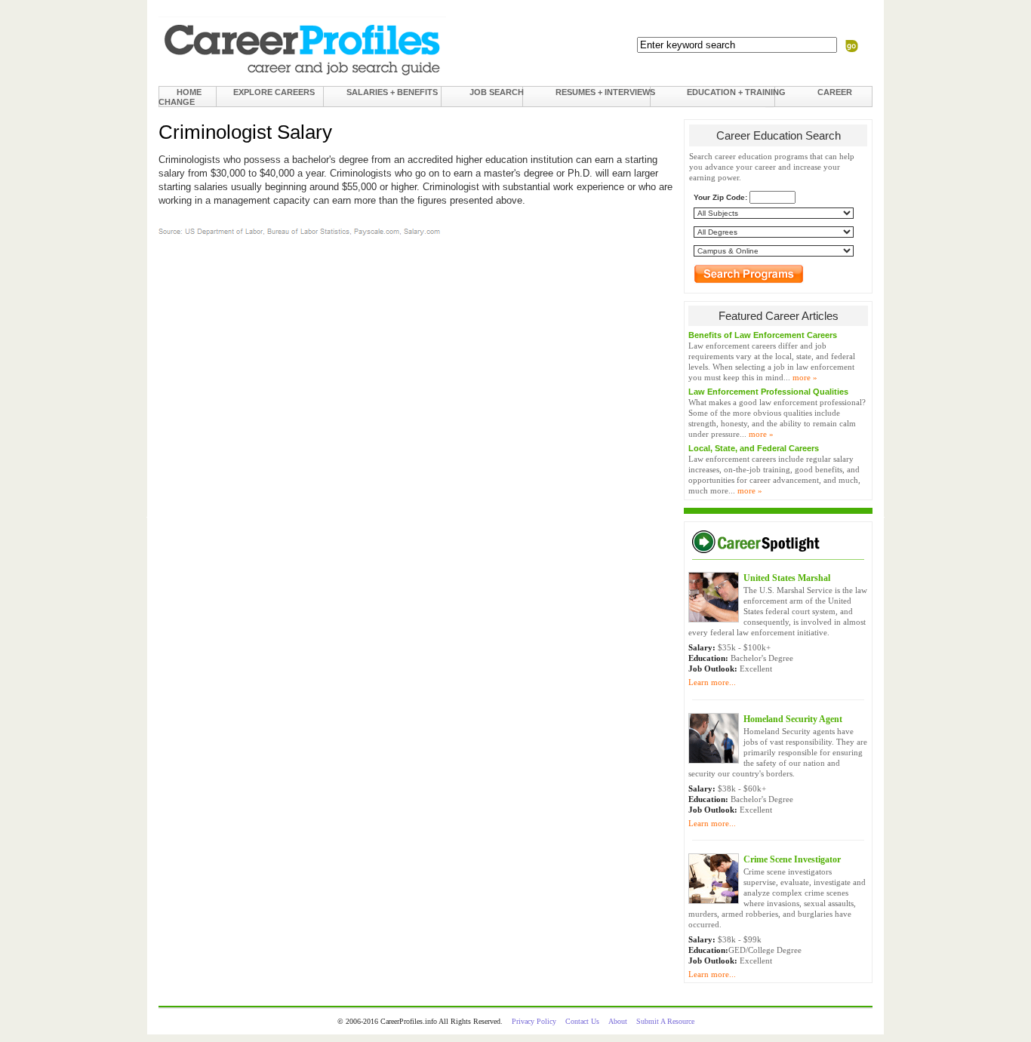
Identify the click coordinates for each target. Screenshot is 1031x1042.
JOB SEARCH (496, 92)
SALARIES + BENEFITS (392, 92)
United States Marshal (786, 578)
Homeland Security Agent (792, 719)
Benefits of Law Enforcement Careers (762, 335)
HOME (189, 92)
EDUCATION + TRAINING (736, 92)
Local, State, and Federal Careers (753, 448)
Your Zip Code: (720, 197)
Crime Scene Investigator (792, 859)
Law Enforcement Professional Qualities (768, 391)
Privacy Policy (534, 1021)
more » (804, 377)
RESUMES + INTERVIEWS (605, 92)
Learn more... (712, 682)
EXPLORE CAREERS (274, 92)
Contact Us (582, 1021)
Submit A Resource (665, 1021)
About (617, 1021)
